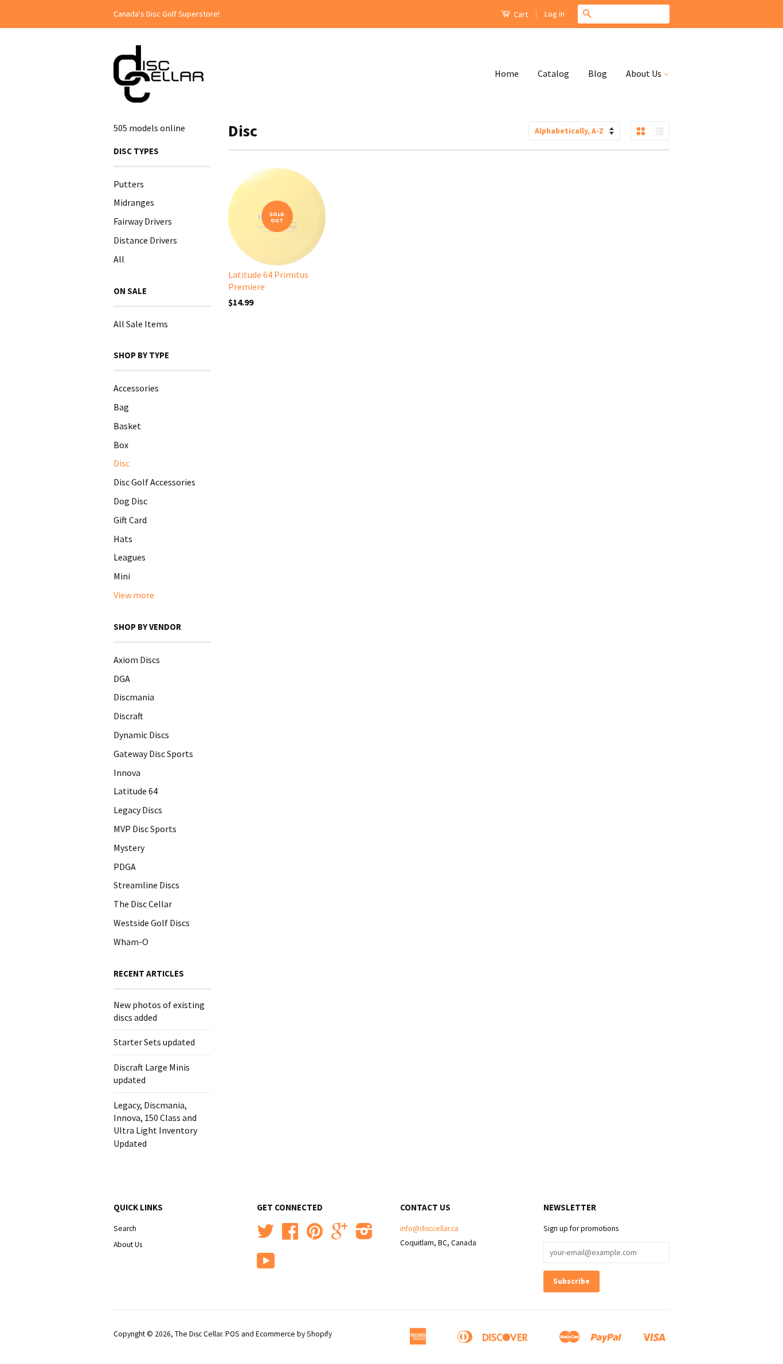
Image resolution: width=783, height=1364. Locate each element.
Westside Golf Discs (151, 922)
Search (124, 1228)
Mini (121, 576)
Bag (121, 407)
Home (507, 73)
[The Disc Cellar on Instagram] (364, 1235)
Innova (126, 772)
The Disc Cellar (142, 904)
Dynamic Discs (141, 734)
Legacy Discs (137, 810)
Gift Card (130, 520)
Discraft (128, 716)
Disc (121, 463)
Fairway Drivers (142, 221)
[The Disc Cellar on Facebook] (290, 1235)
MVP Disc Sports (145, 828)
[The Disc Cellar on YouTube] (266, 1265)
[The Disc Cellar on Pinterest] (314, 1235)
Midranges (133, 202)
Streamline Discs (146, 885)
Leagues (129, 557)
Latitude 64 (135, 791)
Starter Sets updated (154, 1042)
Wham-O (130, 941)
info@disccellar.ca (429, 1228)
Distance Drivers (145, 240)
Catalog (553, 73)
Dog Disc (130, 501)
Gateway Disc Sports (153, 753)
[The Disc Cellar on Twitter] (265, 1235)
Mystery (128, 847)
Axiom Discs (136, 659)
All (118, 259)
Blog (597, 73)
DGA (121, 678)
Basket (127, 426)
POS (232, 1334)
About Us (644, 73)
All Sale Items (140, 324)
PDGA (124, 866)
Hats (122, 538)
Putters (128, 184)
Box (120, 444)
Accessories (136, 388)
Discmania (133, 697)
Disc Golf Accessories (154, 482)
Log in (555, 14)
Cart (520, 14)
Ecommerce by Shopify (294, 1334)
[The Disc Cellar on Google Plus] (339, 1235)
